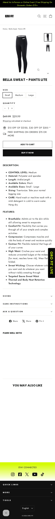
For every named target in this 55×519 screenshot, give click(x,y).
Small (7, 95)
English (25, 508)
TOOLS (7, 500)
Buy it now (27, 152)
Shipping (7, 121)
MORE (6, 492)
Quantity (9, 103)
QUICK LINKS (11, 484)
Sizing (7, 296)
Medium (19, 95)
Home (5, 29)
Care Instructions (15, 304)
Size (5, 90)
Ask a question (13, 311)
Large (31, 95)
